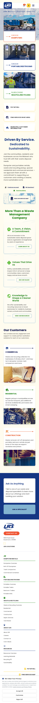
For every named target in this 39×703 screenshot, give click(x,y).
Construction (8, 614)
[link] (19, 363)
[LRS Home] (8, 5)
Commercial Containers (11, 573)
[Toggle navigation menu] (33, 5)
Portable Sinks (8, 594)
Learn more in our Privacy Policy (22, 687)
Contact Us (11, 533)
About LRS (7, 632)
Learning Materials (9, 656)
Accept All (19, 691)
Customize (19, 695)
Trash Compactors (10, 569)
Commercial (8, 611)
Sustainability (8, 662)
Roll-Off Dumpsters (10, 566)
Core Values (7, 642)
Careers (6, 635)
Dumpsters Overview (10, 563)
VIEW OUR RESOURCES (22, 316)
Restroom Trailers (9, 590)
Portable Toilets (8, 587)
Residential (7, 608)
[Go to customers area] (29, 5)
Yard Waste (7, 621)
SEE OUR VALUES (24, 280)
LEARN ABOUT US (23, 246)
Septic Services (8, 618)
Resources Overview (10, 653)
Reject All (19, 699)
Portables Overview (10, 584)
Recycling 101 (8, 659)
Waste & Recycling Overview (13, 605)
